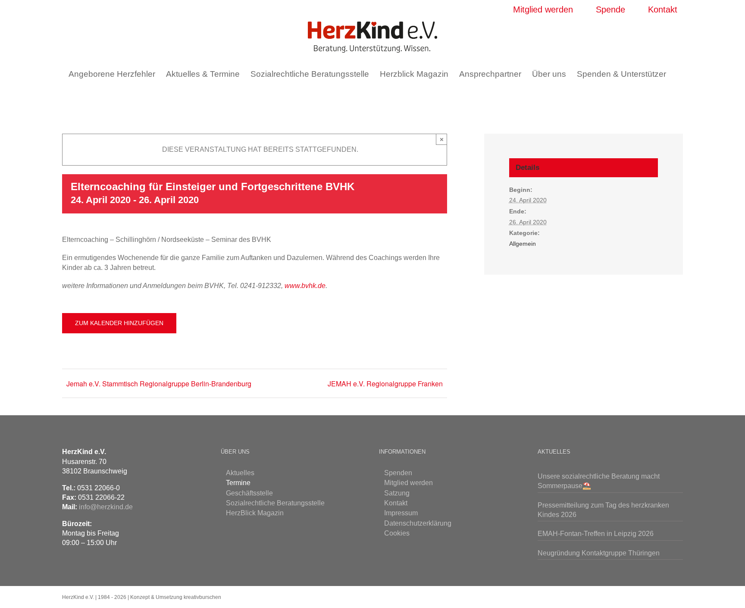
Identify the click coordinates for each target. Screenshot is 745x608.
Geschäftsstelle (249, 493)
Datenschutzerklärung (417, 523)
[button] (367, 98)
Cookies (397, 533)
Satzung (397, 493)
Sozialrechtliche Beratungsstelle (275, 503)
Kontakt (395, 503)
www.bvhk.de (305, 285)
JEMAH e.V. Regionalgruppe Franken (385, 384)
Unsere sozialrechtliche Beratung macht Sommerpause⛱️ (599, 481)
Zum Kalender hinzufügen (119, 323)
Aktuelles (240, 472)
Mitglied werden (408, 482)
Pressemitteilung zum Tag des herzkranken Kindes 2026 (603, 509)
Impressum (401, 513)
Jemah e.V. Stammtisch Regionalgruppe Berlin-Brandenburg (158, 384)
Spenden (398, 472)
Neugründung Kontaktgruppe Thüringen (599, 553)
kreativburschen (202, 597)
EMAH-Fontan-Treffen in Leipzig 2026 (596, 533)
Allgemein (522, 243)
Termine (238, 482)
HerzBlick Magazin (255, 513)
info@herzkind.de (106, 507)
